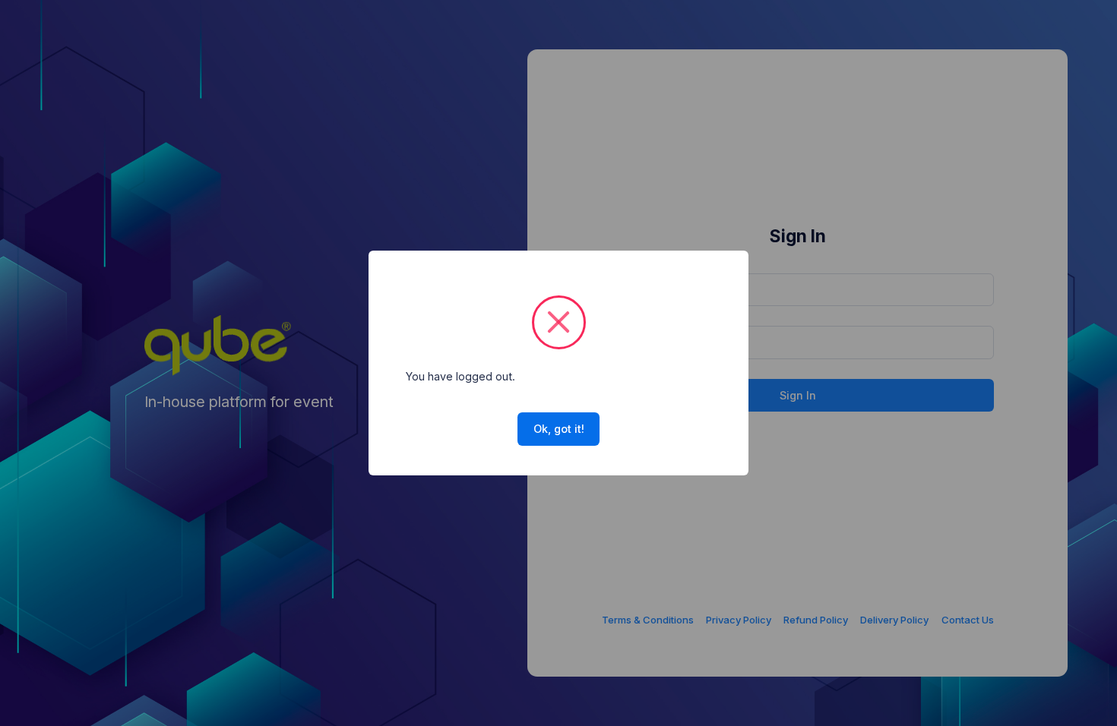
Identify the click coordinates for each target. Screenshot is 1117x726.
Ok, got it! (558, 428)
